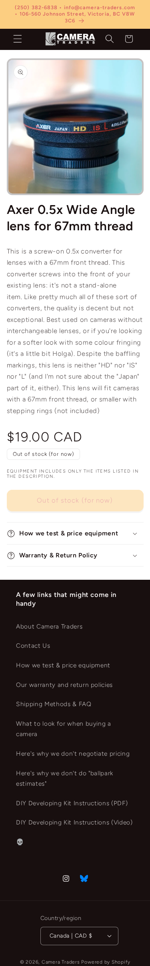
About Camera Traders (49, 626)
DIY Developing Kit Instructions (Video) (74, 822)
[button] (17, 38)
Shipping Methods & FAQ (54, 704)
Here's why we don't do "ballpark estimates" (64, 778)
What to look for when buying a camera (63, 729)
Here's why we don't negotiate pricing (73, 753)
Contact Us (33, 645)
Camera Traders (61, 962)
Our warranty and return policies (64, 685)
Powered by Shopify (105, 962)
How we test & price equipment (63, 665)
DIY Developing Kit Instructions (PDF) (72, 803)
